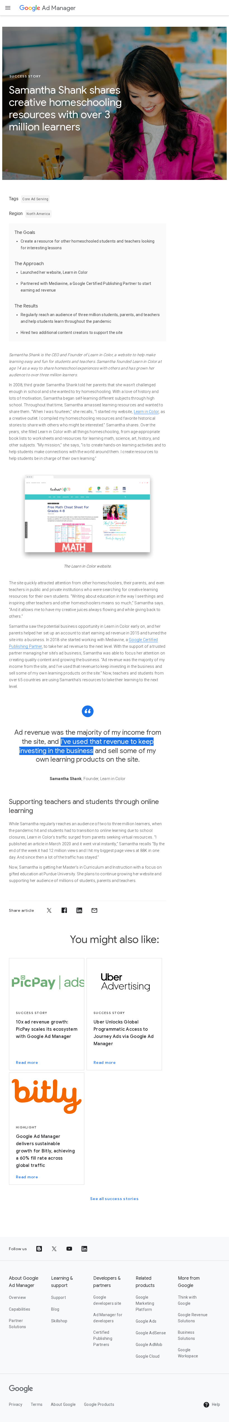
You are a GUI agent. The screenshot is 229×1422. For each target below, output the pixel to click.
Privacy (15, 1404)
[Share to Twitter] (49, 910)
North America (38, 214)
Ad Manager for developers (107, 1318)
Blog (55, 1309)
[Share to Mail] (94, 910)
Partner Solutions (17, 1323)
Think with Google (187, 1300)
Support (58, 1297)
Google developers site (107, 1300)
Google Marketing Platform (145, 1303)
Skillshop (59, 1321)
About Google (63, 1404)
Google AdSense (151, 1333)
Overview (17, 1297)
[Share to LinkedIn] (79, 910)
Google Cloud (148, 1356)
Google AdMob (149, 1344)
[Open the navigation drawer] (8, 8)
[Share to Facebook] (64, 910)
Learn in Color (146, 411)
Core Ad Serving (35, 199)
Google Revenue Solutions (193, 1318)
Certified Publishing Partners (102, 1338)
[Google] (30, 7)
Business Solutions (186, 1335)
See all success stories (114, 1198)
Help (215, 1404)
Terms (36, 1404)
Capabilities (19, 1309)
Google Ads (146, 1321)
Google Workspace (188, 1353)
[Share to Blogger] (39, 1249)
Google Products (99, 1404)
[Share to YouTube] (69, 1249)
